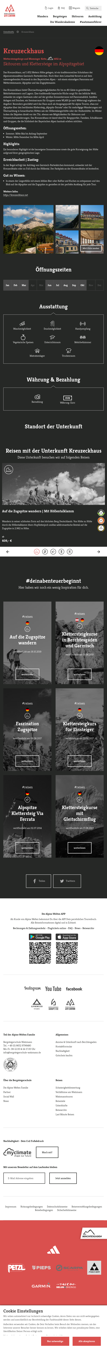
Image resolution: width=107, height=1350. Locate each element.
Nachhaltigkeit (63, 1050)
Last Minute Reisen (65, 1114)
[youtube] (53, 991)
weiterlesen (27, 674)
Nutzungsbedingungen (31, 1206)
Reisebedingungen (44, 1210)
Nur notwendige (55, 1341)
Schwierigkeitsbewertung (68, 1087)
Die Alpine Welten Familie (15, 1087)
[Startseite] (9, 11)
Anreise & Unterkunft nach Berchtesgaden (76, 1042)
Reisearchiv (61, 1109)
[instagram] (32, 991)
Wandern (42, 16)
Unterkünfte (8, 31)
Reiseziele (60, 1101)
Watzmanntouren (64, 1096)
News (6, 1101)
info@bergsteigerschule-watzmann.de (22, 1052)
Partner (7, 1092)
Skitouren (77, 16)
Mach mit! (47, 1152)
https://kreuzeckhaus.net (15, 195)
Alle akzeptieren (87, 1341)
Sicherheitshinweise (66, 1210)
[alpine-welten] (37, 1009)
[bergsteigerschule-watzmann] (70, 1009)
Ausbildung (95, 16)
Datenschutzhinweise (57, 1206)
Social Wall (8, 1096)
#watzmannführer (91, 22)
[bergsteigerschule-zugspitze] (53, 1009)
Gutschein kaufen (64, 1055)
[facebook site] (74, 991)
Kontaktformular (64, 1046)
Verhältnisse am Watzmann (69, 1092)
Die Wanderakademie (62, 22)
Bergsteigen (60, 16)
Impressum (10, 1206)
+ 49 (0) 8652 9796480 (19, 1045)
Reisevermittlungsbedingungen (87, 1206)
